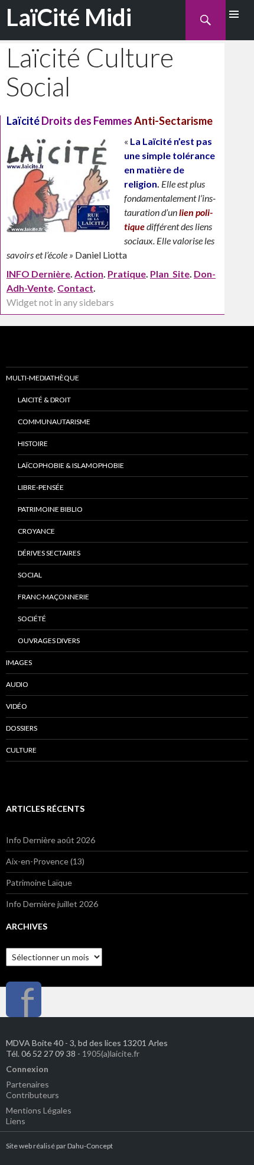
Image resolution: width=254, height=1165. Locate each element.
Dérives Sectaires (49, 552)
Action (88, 273)
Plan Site (170, 273)
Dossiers (21, 728)
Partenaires (27, 1084)
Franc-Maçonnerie (53, 596)
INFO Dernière (38, 273)
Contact (75, 287)
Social (30, 574)
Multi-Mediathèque (42, 377)
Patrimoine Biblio (50, 509)
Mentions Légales (38, 1110)
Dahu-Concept (90, 1145)
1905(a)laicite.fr (110, 1053)
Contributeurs (32, 1095)
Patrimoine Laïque (39, 882)
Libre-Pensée (41, 487)
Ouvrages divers (49, 640)
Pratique (127, 273)
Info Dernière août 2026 (50, 840)
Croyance (36, 531)
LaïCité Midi (69, 17)
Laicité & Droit (44, 399)
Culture (21, 750)
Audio (17, 684)
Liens (15, 1121)
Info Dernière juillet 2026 (52, 904)
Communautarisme (54, 421)
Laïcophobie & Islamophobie (71, 465)
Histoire (33, 443)
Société (32, 618)
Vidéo (16, 706)
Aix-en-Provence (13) (45, 861)
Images (19, 662)
